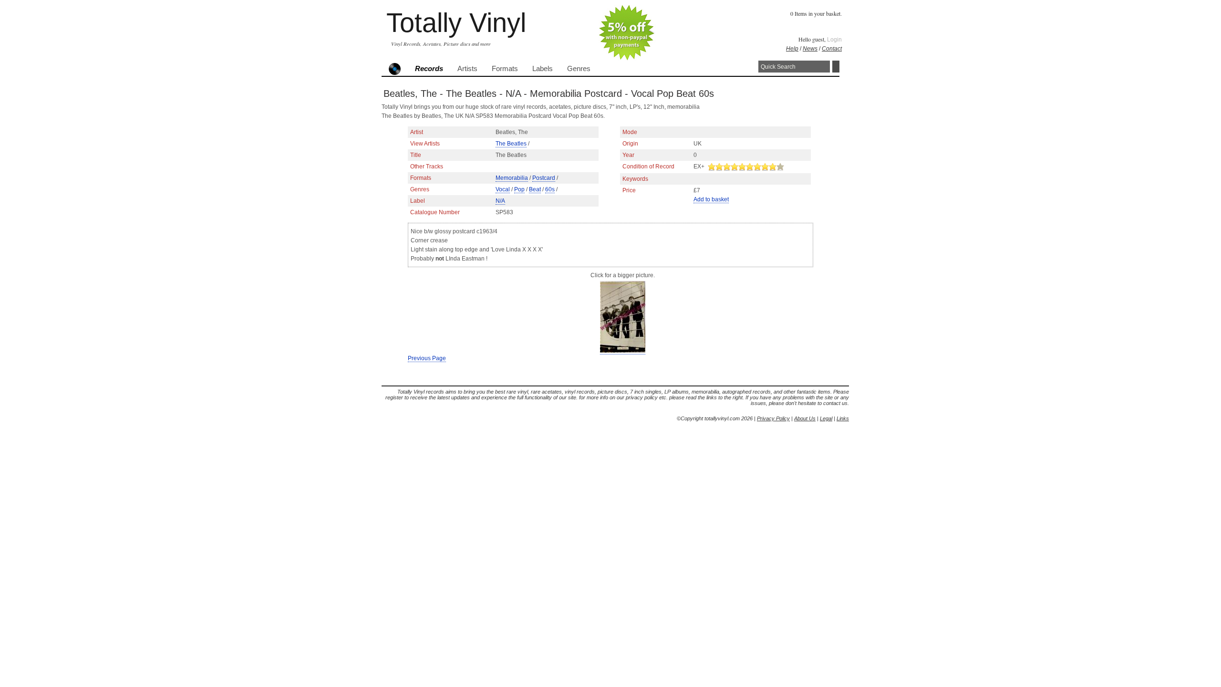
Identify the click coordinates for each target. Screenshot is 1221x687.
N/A (500, 201)
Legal (826, 418)
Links (843, 418)
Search (835, 67)
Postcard (543, 178)
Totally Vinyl (456, 23)
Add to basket (711, 199)
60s (550, 189)
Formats (505, 69)
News (810, 48)
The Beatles (511, 143)
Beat (535, 189)
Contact (832, 48)
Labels (542, 69)
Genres (578, 69)
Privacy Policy (773, 418)
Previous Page (427, 358)
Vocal (503, 189)
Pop (519, 189)
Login (834, 39)
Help (792, 48)
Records (429, 69)
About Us (805, 418)
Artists (467, 69)
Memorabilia (512, 178)
